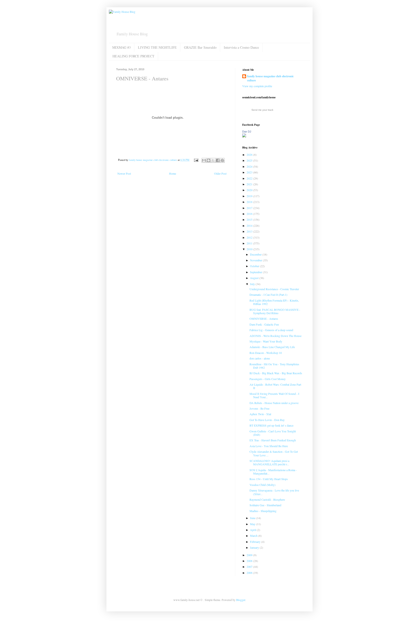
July (253, 284)
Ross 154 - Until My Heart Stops (269, 479)
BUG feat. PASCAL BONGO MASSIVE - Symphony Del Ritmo (275, 311)
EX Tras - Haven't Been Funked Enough (273, 440)
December (256, 254)
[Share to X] (213, 160)
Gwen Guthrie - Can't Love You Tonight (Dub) (273, 432)
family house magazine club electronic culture (270, 78)
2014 (250, 225)
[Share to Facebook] (217, 160)
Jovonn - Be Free (259, 408)
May (253, 524)
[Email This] (203, 160)
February (255, 542)
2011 (250, 243)
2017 (250, 208)
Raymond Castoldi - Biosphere (267, 499)
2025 (250, 160)
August (254, 278)
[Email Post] (196, 160)
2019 (250, 196)
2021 (250, 184)
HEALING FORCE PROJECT (133, 56)
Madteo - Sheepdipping (263, 511)
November (256, 260)
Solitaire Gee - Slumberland (265, 505)
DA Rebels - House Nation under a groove (274, 403)
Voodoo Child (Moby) (262, 485)
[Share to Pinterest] (222, 160)
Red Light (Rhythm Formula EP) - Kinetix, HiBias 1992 (274, 302)
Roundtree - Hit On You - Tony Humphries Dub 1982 (274, 365)
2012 (250, 237)
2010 (250, 249)
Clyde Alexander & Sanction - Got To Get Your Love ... (274, 453)
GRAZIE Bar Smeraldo (200, 47)
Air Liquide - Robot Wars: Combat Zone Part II (275, 386)
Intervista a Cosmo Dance (241, 47)
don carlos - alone (260, 358)
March (254, 536)
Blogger (240, 600)
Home (172, 173)
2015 (250, 219)
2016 (250, 214)
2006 (250, 573)
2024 (250, 166)
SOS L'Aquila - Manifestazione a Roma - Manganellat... (273, 471)
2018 (250, 202)
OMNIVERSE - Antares (264, 318)
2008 (250, 561)
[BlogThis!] (208, 160)
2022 (250, 178)
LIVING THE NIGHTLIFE (157, 47)
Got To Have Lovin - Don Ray (267, 420)
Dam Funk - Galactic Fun (264, 324)
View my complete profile (257, 86)
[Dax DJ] (244, 136)
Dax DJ (246, 131)
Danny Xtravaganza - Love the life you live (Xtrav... (274, 492)
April (253, 530)
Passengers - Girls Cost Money (268, 379)
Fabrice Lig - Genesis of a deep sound (271, 330)
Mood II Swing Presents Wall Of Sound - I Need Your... (274, 395)
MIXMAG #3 (121, 47)
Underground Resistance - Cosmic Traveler (274, 289)
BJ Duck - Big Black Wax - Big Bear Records (276, 373)
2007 (250, 567)
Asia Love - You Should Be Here (269, 446)
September (256, 272)
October (255, 266)
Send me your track (262, 110)
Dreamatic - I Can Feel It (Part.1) (268, 294)
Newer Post (124, 173)
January (255, 547)
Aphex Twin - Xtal (260, 414)
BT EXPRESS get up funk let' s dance (271, 425)
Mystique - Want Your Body (266, 341)
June (253, 518)
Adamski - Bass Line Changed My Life (272, 347)
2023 (250, 172)
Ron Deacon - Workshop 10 (266, 353)
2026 (250, 154)
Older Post (220, 173)
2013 (250, 231)
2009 (250, 555)
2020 (250, 190)
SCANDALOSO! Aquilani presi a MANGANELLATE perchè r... (269, 462)
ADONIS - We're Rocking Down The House (275, 336)
